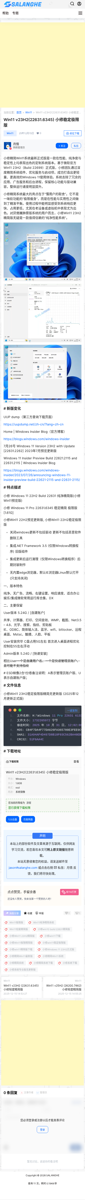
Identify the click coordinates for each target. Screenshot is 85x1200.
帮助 (5, 13)
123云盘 (12, 819)
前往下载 (74, 133)
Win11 (28, 112)
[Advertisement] (42, 65)
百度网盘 (28, 819)
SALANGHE (52, 1175)
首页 (19, 112)
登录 (42, 1129)
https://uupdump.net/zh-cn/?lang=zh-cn (33, 424)
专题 (15, 13)
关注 (63, 145)
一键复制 (72, 710)
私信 (76, 145)
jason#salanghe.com (23, 867)
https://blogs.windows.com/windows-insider (37, 439)
